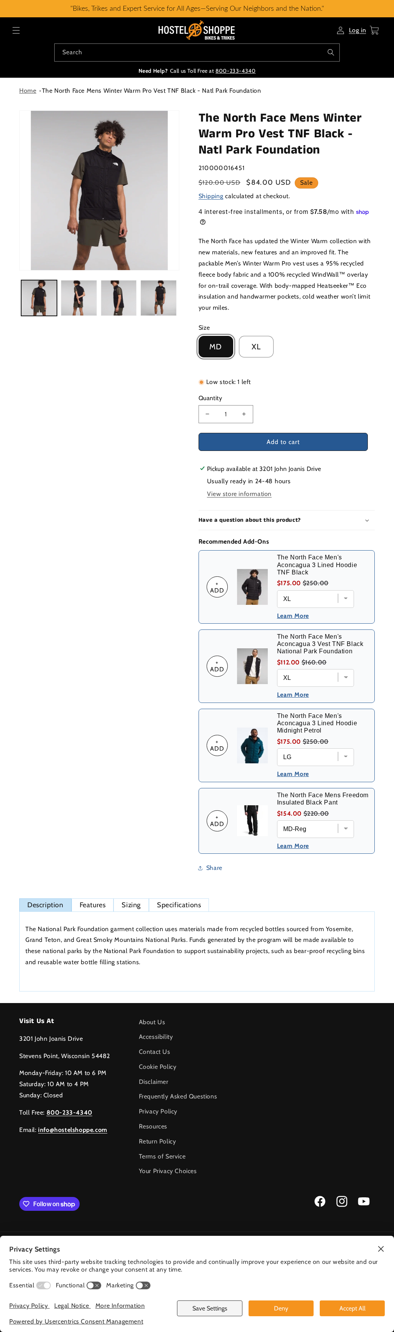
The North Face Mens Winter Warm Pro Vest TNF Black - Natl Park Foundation (151, 90)
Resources (153, 1126)
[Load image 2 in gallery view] (79, 298)
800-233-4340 (235, 70)
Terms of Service (162, 1156)
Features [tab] (93, 905)
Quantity (210, 398)
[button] (16, 30)
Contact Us (154, 1051)
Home (27, 90)
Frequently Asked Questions (178, 1096)
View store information (239, 493)
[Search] (330, 52)
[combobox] (197, 52)
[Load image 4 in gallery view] (158, 298)
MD (215, 346)
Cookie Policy (158, 1066)
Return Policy (157, 1141)
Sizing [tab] (131, 905)
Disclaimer (154, 1081)
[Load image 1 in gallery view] (39, 298)
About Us (152, 1022)
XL (256, 346)
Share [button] (214, 867)
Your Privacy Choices (168, 1171)
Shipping (211, 196)
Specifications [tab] (179, 905)
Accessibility (156, 1036)
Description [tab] (45, 905)
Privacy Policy (158, 1111)
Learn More (293, 615)
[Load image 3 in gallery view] (119, 298)
